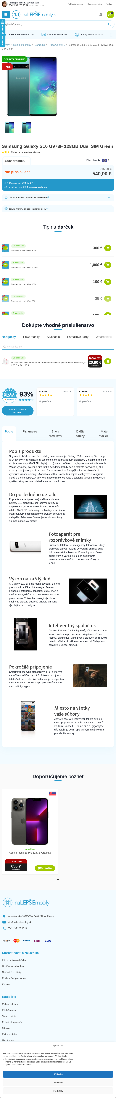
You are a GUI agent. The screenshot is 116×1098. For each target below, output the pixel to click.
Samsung (40, 45)
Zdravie (6, 1028)
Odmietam (58, 1082)
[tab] (58, 879)
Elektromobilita (9, 1034)
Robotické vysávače (12, 1022)
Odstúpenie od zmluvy (13, 966)
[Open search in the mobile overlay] (58, 24)
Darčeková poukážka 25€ (23, 301)
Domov (6, 45)
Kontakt (109, 4)
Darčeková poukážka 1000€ (24, 267)
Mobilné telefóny (22, 45)
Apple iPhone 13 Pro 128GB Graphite (30, 852)
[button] (6, 14)
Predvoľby (58, 1091)
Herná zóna (8, 1040)
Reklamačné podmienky (14, 978)
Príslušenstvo (9, 1010)
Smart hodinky (9, 1016)
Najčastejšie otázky (11, 972)
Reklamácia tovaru (75, 4)
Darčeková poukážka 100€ (24, 284)
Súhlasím (58, 1074)
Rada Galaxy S (57, 45)
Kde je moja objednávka (14, 960)
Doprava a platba (94, 4)
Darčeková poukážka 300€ (24, 250)
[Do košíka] (107, 248)
